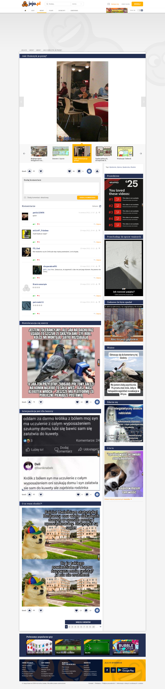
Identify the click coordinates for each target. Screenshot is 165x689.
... (97, 627)
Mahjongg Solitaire (27, 676)
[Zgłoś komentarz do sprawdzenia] (97, 212)
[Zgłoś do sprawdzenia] (97, 171)
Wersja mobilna (26, 665)
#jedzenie (112, 167)
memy (31, 50)
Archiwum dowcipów (28, 671)
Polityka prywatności (90, 671)
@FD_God (47, 269)
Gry (32, 10)
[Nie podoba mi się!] (44, 171)
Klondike (44, 671)
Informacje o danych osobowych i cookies (90, 674)
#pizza (119, 167)
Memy (42, 10)
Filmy (51, 10)
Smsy (24, 669)
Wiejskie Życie (45, 669)
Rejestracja (65, 667)
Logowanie (65, 669)
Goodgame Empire (47, 673)
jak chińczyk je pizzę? (52, 50)
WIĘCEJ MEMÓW (83, 622)
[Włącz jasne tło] (138, 10)
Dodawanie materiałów (69, 671)
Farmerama (45, 665)
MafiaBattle (44, 667)
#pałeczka (126, 167)
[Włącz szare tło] (140, 10)
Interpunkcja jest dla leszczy (37, 411)
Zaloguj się (115, 4)
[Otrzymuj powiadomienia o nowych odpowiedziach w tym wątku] (99, 248)
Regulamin (87, 669)
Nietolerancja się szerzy (35, 323)
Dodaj (137, 4)
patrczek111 (38, 302)
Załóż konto (126, 4)
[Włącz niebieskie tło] (142, 10)
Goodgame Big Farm (47, 676)
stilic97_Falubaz (40, 230)
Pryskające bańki (27, 673)
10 (93, 627)
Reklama (86, 667)
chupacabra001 (50, 266)
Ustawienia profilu (67, 673)
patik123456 (38, 212)
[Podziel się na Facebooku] (89, 171)
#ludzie (133, 167)
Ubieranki (74, 10)
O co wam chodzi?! (32, 503)
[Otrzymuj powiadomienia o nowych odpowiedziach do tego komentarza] (99, 212)
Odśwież (95, 206)
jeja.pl (24, 50)
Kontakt (86, 665)
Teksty (24, 667)
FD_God (36, 248)
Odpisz (98, 224)
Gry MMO (45, 663)
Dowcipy (62, 10)
